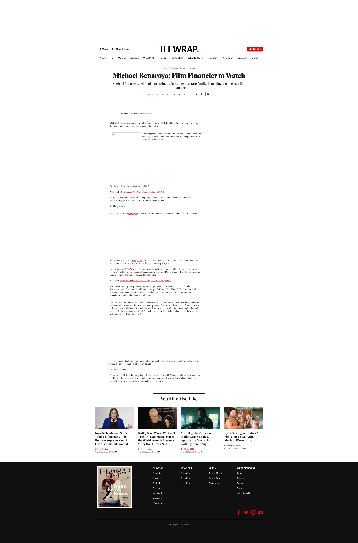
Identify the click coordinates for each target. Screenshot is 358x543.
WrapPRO (148, 58)
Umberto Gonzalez (234, 445)
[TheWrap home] (179, 49)
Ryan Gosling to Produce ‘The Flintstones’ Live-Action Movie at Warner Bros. (243, 436)
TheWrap (158, 468)
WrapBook (157, 503)
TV (112, 58)
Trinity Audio (136, 113)
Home (164, 68)
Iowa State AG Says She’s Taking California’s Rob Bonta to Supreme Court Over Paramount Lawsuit (111, 438)
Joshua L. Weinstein (155, 94)
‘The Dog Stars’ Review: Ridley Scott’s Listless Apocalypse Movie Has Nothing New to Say (196, 438)
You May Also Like (179, 399)
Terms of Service (216, 473)
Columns (213, 58)
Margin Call (137, 260)
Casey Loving (102, 449)
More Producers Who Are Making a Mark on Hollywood (145, 280)
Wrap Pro (186, 468)
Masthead (157, 493)
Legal (212, 468)
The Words (131, 269)
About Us (157, 473)
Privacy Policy (215, 478)
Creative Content (178, 68)
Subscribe (255, 49)
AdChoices (214, 483)
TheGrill (162, 58)
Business (242, 58)
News (103, 58)
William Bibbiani (189, 449)
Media (254, 58)
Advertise (157, 478)
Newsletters (122, 49)
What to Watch (196, 58)
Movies (122, 58)
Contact (156, 483)
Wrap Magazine (246, 468)
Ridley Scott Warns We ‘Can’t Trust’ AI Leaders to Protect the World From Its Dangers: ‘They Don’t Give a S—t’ (156, 438)
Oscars (240, 488)
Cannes (240, 473)
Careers (156, 488)
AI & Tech (228, 58)
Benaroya (132, 213)
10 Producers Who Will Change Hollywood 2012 (142, 191)
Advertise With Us (245, 493)
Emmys (240, 483)
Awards (134, 58)
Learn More (186, 483)
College (240, 478)
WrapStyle (177, 58)
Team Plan (185, 478)
